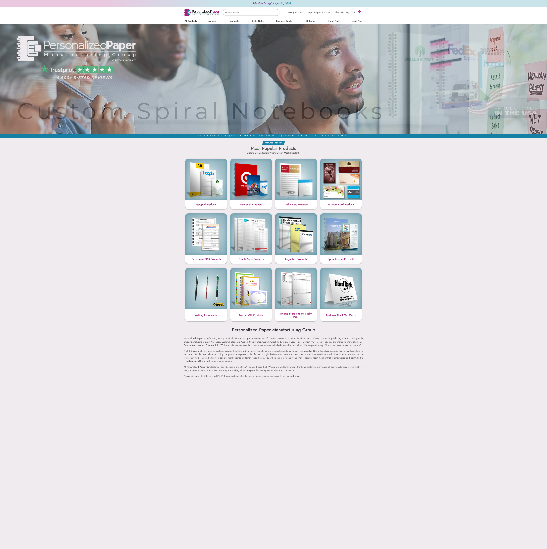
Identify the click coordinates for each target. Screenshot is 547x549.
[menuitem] (190, 21)
